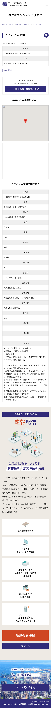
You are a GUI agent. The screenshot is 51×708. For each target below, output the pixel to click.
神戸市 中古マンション (8, 24)
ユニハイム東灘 (37, 24)
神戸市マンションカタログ (23, 24)
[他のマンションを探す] (46, 35)
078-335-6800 (28, 675)
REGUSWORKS (44, 701)
